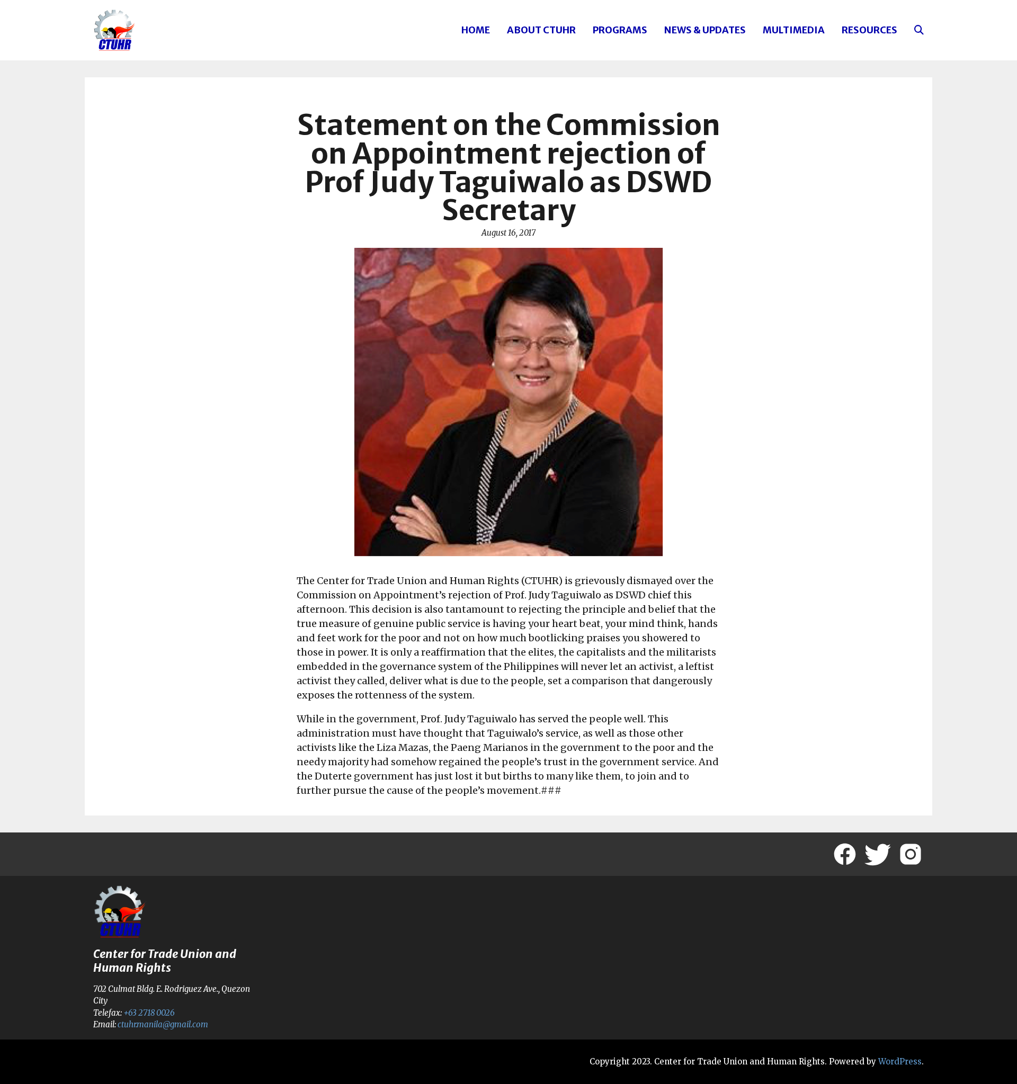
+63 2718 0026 (149, 1013)
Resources (869, 30)
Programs (620, 30)
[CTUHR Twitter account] (877, 854)
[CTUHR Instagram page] (910, 854)
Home (475, 30)
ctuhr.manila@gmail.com (163, 1024)
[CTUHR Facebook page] (845, 854)
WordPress (900, 1061)
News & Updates (705, 30)
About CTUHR (541, 30)
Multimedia (794, 30)
